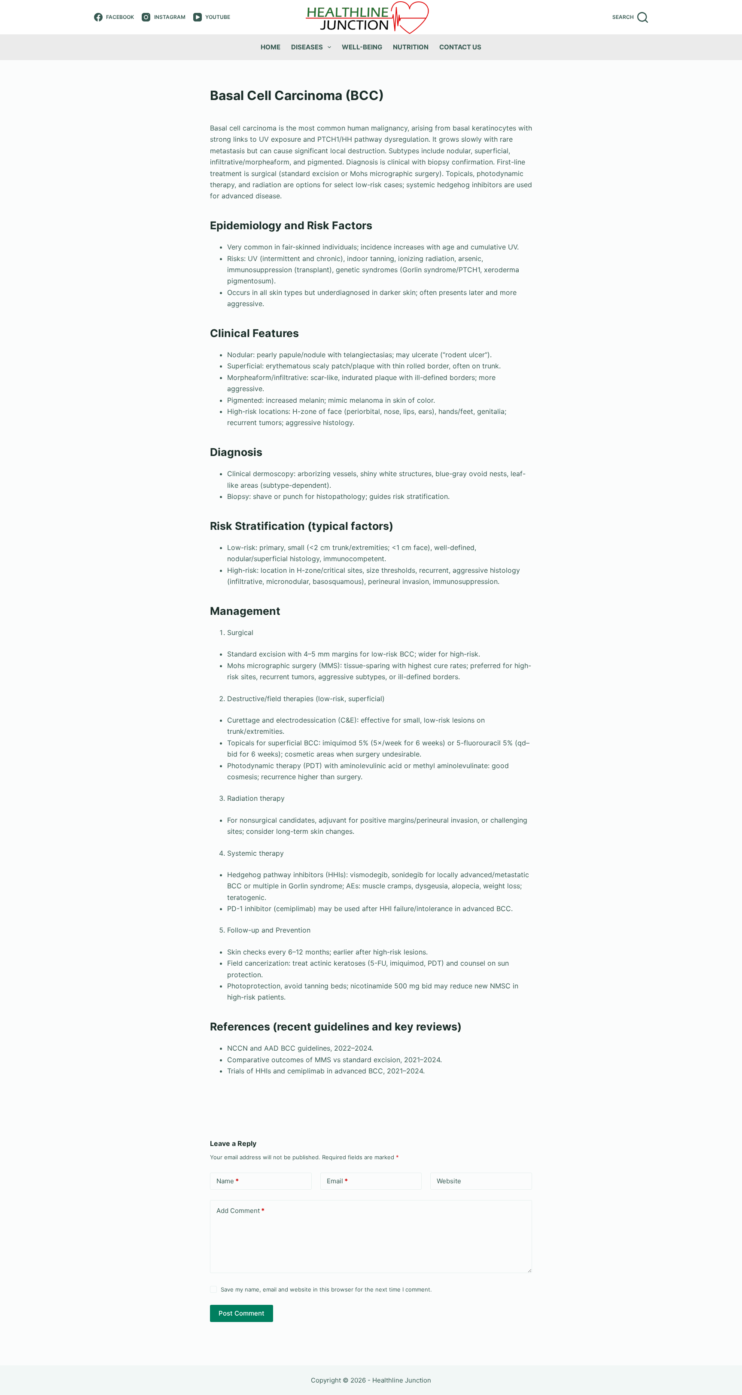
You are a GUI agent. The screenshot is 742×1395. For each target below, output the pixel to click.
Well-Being (362, 47)
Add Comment (240, 1211)
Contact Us (460, 47)
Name (227, 1181)
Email (337, 1181)
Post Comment (242, 1313)
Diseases (307, 47)
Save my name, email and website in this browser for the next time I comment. (326, 1289)
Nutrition (411, 47)
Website (449, 1181)
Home (270, 47)
